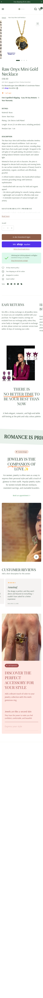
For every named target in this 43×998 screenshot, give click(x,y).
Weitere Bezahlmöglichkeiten (21, 249)
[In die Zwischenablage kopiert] (21, 284)
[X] (11, 284)
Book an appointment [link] (21, 495)
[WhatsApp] (18, 284)
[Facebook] (8, 284)
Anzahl (4, 223)
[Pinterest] (14, 284)
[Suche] (35, 9)
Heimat (4, 17)
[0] (39, 9)
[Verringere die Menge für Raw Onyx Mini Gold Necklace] (4, 228)
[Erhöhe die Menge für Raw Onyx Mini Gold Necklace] (12, 228)
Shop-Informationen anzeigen (19, 260)
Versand (11, 82)
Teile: (3, 284)
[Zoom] (37, 23)
